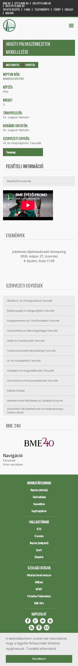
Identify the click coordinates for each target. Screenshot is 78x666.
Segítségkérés (39, 511)
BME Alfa (39, 603)
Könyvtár (39, 557)
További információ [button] (41, 648)
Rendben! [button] (39, 659)
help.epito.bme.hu (15, 6)
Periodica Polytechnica (39, 596)
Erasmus (39, 536)
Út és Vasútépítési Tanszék (22, 143)
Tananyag (11, 152)
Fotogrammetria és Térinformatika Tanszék (33, 320)
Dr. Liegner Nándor (16, 117)
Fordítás (30, 65)
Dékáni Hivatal (16, 390)
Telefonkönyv (41, 9)
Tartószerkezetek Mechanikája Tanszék (31, 350)
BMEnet (39, 582)
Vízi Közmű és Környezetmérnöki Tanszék (32, 380)
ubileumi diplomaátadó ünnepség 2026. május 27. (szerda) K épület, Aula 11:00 (39, 256)
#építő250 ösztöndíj (19, 181)
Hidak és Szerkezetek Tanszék (26, 340)
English (69, 9)
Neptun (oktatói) (39, 490)
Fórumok (9, 460)
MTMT (39, 589)
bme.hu (7, 3)
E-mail (27, 9)
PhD (5, 92)
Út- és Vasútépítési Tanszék (24, 360)
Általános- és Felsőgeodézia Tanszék (29, 300)
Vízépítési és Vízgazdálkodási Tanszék (30, 370)
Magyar (9, 13)
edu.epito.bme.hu (42, 3)
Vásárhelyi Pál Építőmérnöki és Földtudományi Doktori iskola (35, 410)
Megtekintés (12, 65)
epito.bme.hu (22, 3)
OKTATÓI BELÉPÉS (11, 9)
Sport (39, 550)
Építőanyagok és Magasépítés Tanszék (31, 310)
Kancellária (39, 504)
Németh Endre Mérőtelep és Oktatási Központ (35, 400)
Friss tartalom (13, 464)
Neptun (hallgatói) (39, 543)
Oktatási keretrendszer (39, 575)
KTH (39, 529)
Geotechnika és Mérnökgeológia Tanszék (32, 330)
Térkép (57, 9)
